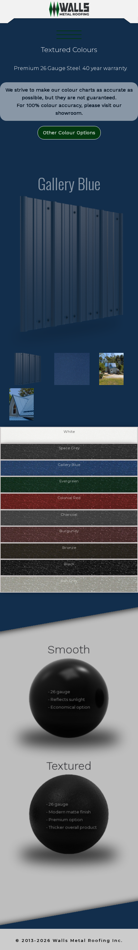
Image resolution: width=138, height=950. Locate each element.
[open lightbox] (23, 369)
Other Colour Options (69, 133)
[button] (69, 35)
